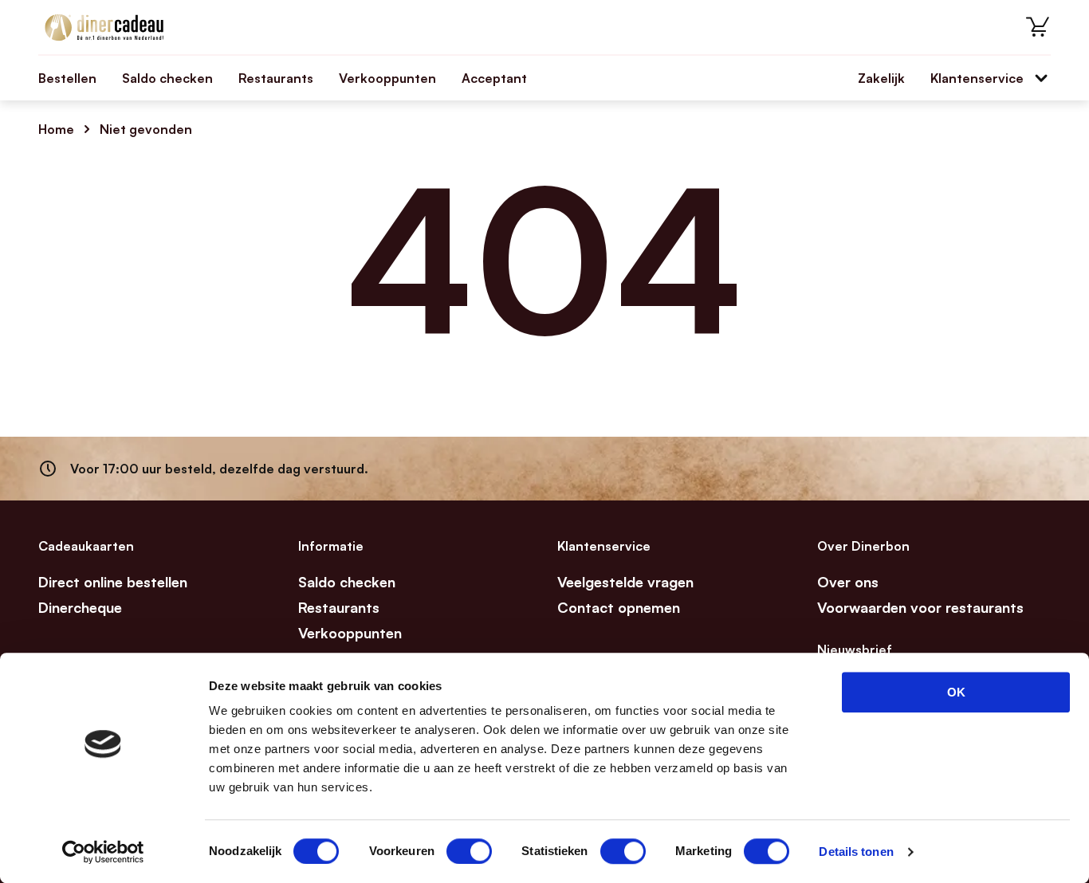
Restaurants (275, 78)
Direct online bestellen (112, 582)
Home (56, 129)
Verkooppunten (387, 78)
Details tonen (856, 851)
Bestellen (67, 78)
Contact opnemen (618, 607)
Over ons (848, 582)
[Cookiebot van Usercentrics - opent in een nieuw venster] (103, 852)
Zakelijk (881, 78)
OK (956, 692)
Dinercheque (80, 607)
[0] (1038, 27)
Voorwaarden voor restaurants (920, 607)
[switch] (469, 851)
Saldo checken (167, 78)
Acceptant (494, 78)
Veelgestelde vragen (625, 582)
